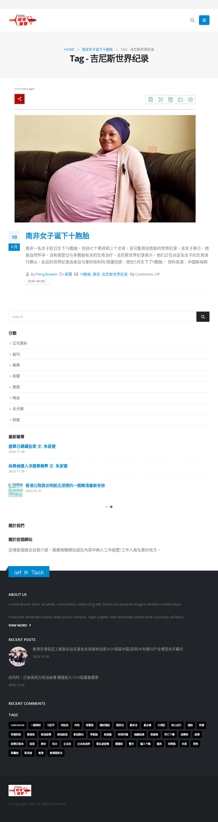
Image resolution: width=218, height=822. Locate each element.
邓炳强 (171, 744)
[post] (16, 490)
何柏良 (64, 725)
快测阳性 (16, 734)
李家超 (94, 734)
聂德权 (119, 744)
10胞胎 (85, 274)
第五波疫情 (102, 744)
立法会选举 (83, 744)
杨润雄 (108, 734)
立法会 (67, 744)
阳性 (195, 744)
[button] (106, 506)
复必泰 (147, 725)
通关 (159, 744)
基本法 (133, 725)
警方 (131, 744)
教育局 (31, 734)
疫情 (197, 734)
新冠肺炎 (79, 734)
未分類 (18, 408)
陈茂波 (28, 753)
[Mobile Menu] (204, 20)
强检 (190, 725)
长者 (184, 744)
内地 (76, 725)
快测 (201, 725)
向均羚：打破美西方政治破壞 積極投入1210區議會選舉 (53, 677)
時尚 (16, 397)
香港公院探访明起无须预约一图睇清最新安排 (65, 485)
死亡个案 (169, 734)
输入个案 (145, 744)
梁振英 (154, 734)
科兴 (54, 744)
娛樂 (16, 364)
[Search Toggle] (192, 20)
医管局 (89, 725)
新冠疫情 (46, 734)
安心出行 (176, 725)
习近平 (50, 725)
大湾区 (161, 725)
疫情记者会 (17, 744)
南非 (96, 274)
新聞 (68, 274)
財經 (16, 419)
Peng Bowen (46, 274)
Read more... (38, 281)
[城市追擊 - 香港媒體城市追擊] (23, 20)
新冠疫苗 (62, 734)
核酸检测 (139, 734)
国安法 (120, 725)
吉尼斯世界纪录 (115, 274)
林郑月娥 (123, 734)
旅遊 (16, 386)
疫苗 (32, 744)
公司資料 (19, 343)
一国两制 (35, 725)
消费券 (184, 734)
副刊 (16, 354)
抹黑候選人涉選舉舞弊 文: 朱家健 (38, 465)
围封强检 (105, 725)
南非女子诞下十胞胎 (57, 235)
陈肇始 (14, 753)
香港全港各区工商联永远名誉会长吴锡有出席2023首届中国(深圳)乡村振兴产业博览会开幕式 (108, 649)
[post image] (109, 155)
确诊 (43, 744)
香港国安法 (56, 753)
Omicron (17, 725)
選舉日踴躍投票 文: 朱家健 (32, 446)
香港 (40, 753)
